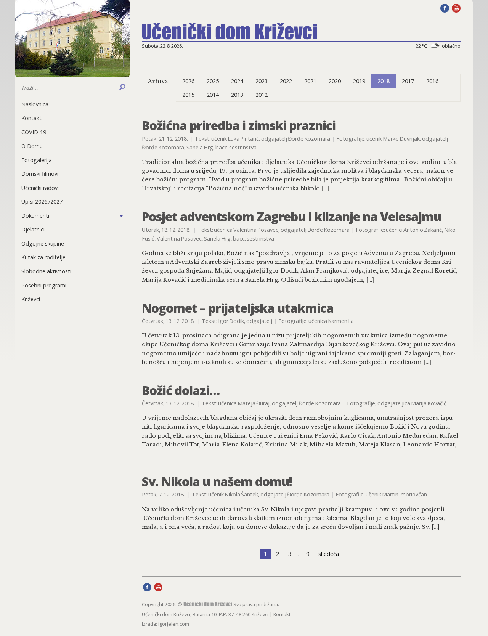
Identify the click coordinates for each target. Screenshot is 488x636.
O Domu (32, 145)
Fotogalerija (36, 160)
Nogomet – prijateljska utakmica (238, 308)
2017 (408, 81)
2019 (359, 81)
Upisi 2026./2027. (42, 201)
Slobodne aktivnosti (46, 271)
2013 (237, 94)
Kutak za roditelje (43, 257)
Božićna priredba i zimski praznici (239, 125)
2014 (213, 94)
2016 (432, 81)
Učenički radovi (40, 187)
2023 (261, 81)
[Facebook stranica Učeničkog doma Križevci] (444, 7)
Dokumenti (35, 215)
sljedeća (328, 553)
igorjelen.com (173, 623)
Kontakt (31, 118)
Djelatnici (33, 229)
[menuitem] (72, 104)
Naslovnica (34, 104)
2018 (383, 81)
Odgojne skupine (42, 243)
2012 (261, 94)
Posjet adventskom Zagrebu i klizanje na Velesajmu (291, 216)
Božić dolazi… (181, 390)
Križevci (30, 299)
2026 (188, 81)
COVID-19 (33, 132)
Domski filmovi (39, 173)
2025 (213, 81)
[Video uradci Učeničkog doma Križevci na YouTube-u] (456, 7)
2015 (188, 94)
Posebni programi (43, 285)
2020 (335, 81)
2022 (286, 81)
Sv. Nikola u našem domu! (217, 481)
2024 (237, 81)
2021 (310, 81)
